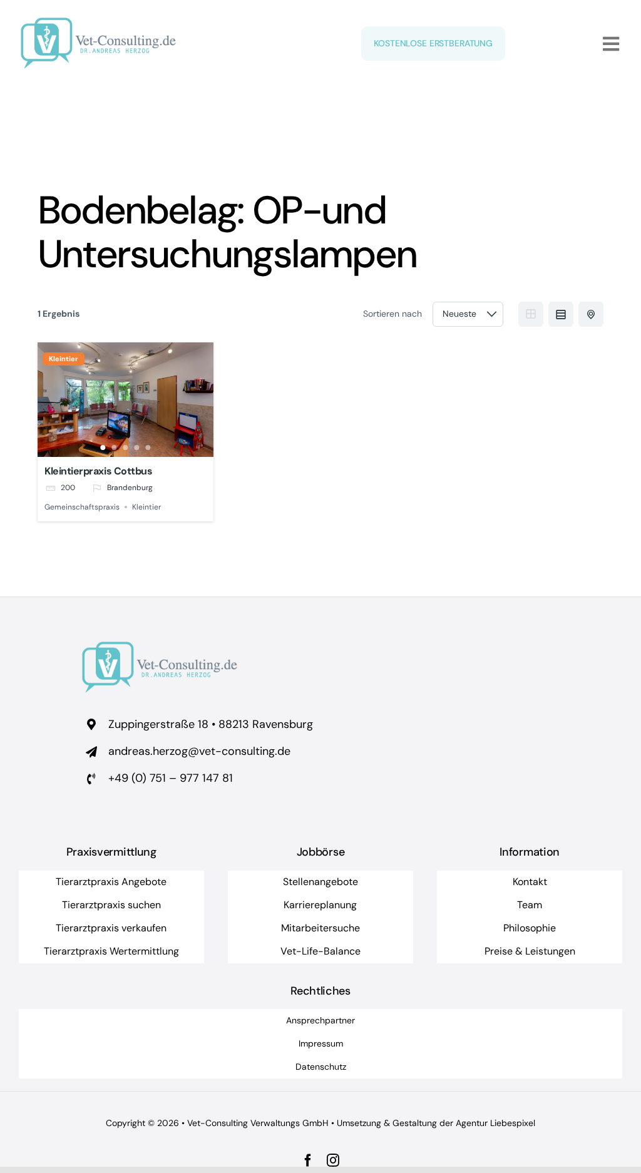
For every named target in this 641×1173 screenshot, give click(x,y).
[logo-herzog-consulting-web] (98, 23)
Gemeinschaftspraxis (82, 507)
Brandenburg (130, 488)
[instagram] (333, 1160)
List (560, 314)
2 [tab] (114, 447)
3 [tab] (125, 447)
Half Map (590, 314)
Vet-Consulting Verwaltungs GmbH (258, 1123)
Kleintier (63, 359)
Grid (530, 314)
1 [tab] (103, 447)
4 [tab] (137, 447)
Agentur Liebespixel (495, 1123)
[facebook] (308, 1160)
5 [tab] (148, 447)
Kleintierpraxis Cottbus (98, 471)
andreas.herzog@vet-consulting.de (199, 751)
